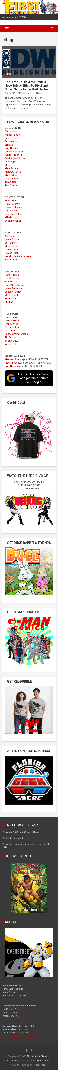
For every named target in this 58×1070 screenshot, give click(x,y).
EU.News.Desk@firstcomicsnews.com (19, 1036)
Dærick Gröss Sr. (13, 154)
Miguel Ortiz (11, 175)
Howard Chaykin (13, 207)
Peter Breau (11, 298)
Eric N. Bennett (12, 278)
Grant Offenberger (14, 285)
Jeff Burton (11, 242)
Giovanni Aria (12, 327)
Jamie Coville (12, 239)
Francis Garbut (12, 320)
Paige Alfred (11, 178)
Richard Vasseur (13, 362)
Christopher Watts (14, 151)
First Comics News (32, 93)
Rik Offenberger (13, 366)
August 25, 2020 (13, 93)
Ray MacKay (11, 249)
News (8, 74)
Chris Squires (12, 274)
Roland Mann (12, 252)
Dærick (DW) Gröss (15, 158)
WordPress (39, 1064)
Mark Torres (11, 246)
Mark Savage (11, 168)
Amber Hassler (13, 134)
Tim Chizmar (11, 185)
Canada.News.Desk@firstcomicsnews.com (21, 1019)
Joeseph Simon (13, 291)
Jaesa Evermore (13, 288)
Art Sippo (10, 236)
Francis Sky (11, 281)
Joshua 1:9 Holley (14, 214)
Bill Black (9, 144)
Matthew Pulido (13, 171)
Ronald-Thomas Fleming (18, 256)
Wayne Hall (10, 344)
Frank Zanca (11, 323)
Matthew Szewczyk (15, 359)
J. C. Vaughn (11, 210)
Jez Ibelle (10, 330)
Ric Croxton (11, 337)
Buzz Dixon (11, 200)
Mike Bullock (11, 217)
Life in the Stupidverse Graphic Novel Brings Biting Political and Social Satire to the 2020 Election (27, 85)
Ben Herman (11, 141)
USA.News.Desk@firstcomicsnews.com (20, 999)
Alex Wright (11, 131)
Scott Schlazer (12, 340)
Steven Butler (12, 259)
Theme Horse (44, 1060)
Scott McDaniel (13, 220)
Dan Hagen (10, 161)
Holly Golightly (12, 203)
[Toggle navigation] (6, 28)
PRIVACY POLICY (13, 1060)
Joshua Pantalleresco (16, 334)
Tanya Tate (10, 181)
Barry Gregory (12, 138)
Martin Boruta (12, 295)
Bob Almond (11, 148)
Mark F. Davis (11, 165)
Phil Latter (10, 301)
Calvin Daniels (12, 317)
